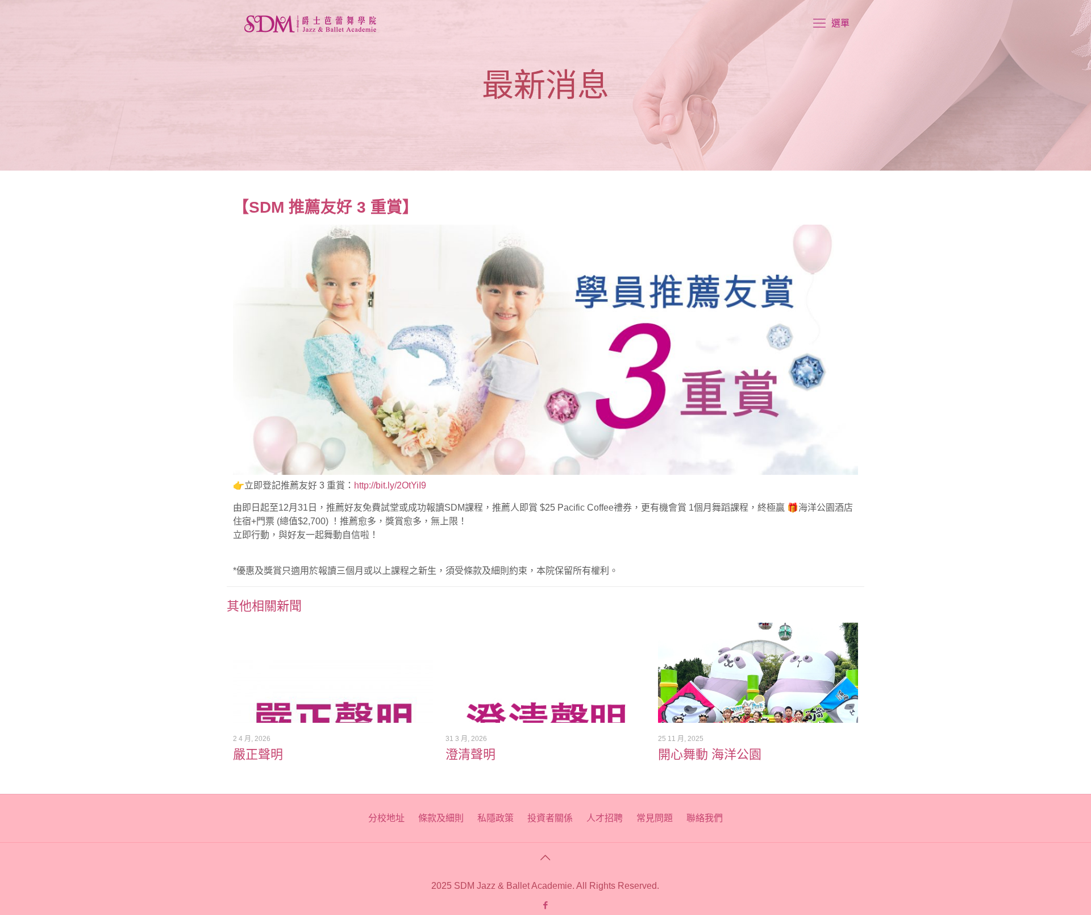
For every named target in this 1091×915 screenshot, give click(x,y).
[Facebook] (545, 905)
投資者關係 (550, 818)
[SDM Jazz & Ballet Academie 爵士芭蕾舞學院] (310, 23)
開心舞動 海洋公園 (709, 754)
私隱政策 (495, 818)
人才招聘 (604, 818)
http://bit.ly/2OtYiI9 (390, 485)
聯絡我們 (704, 818)
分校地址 (386, 818)
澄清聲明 (470, 754)
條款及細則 (441, 818)
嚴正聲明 (258, 754)
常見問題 (654, 818)
